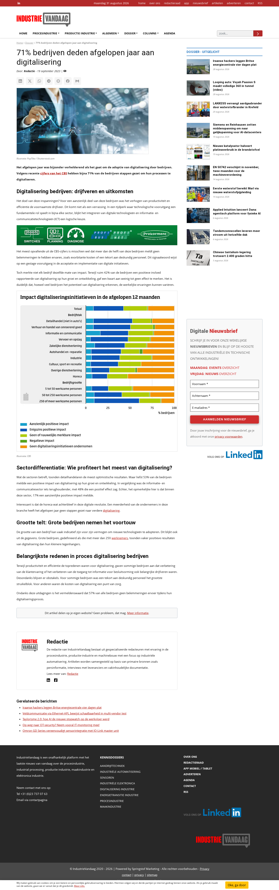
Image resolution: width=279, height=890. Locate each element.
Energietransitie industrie (119, 795)
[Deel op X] (30, 81)
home (142, 3)
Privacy (204, 869)
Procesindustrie (45, 33)
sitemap (152, 875)
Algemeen (109, 33)
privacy (139, 875)
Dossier (130, 33)
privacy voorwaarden (228, 436)
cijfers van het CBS (53, 173)
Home (23, 33)
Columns (149, 33)
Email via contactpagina (32, 800)
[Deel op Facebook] (68, 81)
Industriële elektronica (117, 783)
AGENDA (189, 780)
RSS (260, 3)
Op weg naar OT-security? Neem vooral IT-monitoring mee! (61, 725)
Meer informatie (137, 613)
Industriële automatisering (120, 771)
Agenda (169, 33)
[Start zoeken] (257, 33)
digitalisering (111, 510)
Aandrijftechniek (112, 766)
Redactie (72, 674)
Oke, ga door (237, 885)
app (186, 3)
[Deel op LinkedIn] (20, 81)
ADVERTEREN (192, 774)
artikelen (217, 3)
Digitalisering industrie (117, 789)
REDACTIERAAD (194, 762)
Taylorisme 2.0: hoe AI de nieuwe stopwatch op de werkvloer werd (66, 719)
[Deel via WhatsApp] (39, 81)
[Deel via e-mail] (77, 81)
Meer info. (79, 886)
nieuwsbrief (200, 3)
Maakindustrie (110, 807)
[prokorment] (97, 236)
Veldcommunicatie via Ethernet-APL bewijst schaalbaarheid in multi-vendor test (74, 713)
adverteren (234, 3)
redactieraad (172, 3)
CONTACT (190, 786)
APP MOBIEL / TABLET (198, 768)
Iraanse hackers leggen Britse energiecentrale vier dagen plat (62, 707)
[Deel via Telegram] (49, 81)
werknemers (120, 538)
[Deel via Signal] (58, 81)
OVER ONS (190, 756)
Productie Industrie (80, 33)
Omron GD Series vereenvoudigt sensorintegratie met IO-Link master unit (71, 730)
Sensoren (107, 777)
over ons (154, 3)
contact (249, 3)
